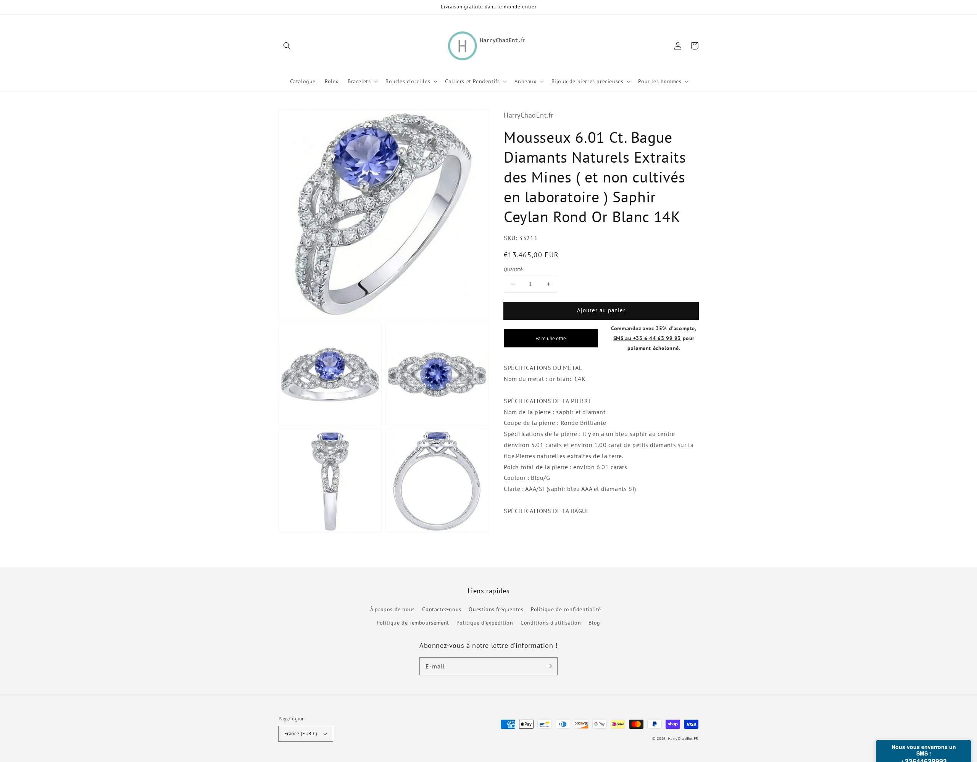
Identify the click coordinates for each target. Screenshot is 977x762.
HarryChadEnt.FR (683, 738)
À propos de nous (392, 609)
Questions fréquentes (496, 609)
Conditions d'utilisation (551, 622)
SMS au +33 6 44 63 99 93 (647, 337)
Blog (594, 622)
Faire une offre (550, 337)
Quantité (513, 269)
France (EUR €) (301, 733)
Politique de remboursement (413, 622)
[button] (287, 45)
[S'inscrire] (548, 666)
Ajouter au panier (601, 310)
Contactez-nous (441, 609)
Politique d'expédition (484, 622)
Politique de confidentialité (566, 609)
